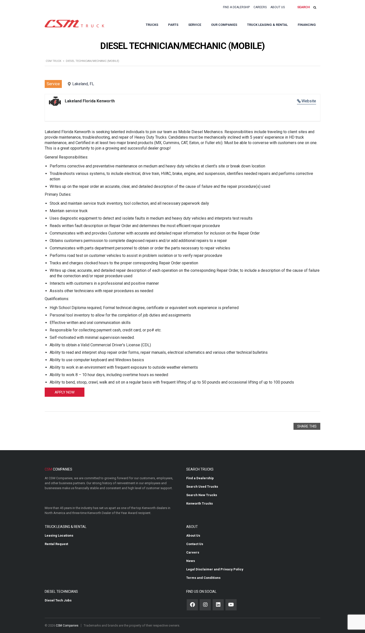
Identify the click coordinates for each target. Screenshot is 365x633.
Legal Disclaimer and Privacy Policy (214, 569)
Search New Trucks (201, 495)
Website (308, 101)
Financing (307, 25)
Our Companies (224, 25)
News (190, 561)
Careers (260, 7)
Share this (307, 426)
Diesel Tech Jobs (58, 600)
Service (194, 25)
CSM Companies (67, 625)
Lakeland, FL (83, 83)
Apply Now (64, 392)
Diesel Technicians (61, 591)
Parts (173, 25)
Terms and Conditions (203, 578)
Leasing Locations (59, 535)
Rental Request (56, 544)
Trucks (152, 25)
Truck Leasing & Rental (267, 25)
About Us (277, 7)
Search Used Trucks (202, 486)
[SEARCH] (314, 7)
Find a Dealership (236, 7)
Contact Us (194, 544)
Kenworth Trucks (199, 503)
